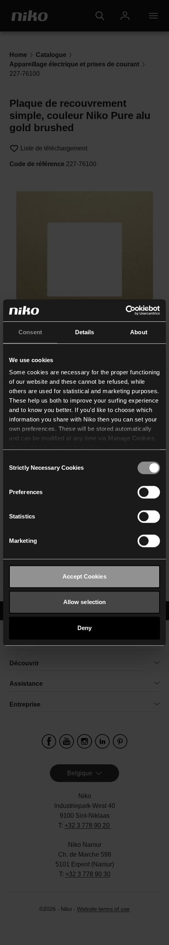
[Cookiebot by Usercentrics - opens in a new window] (125, 310)
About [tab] (138, 332)
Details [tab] (84, 332)
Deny (84, 628)
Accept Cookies (84, 576)
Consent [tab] (30, 332)
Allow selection (84, 602)
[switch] (149, 492)
